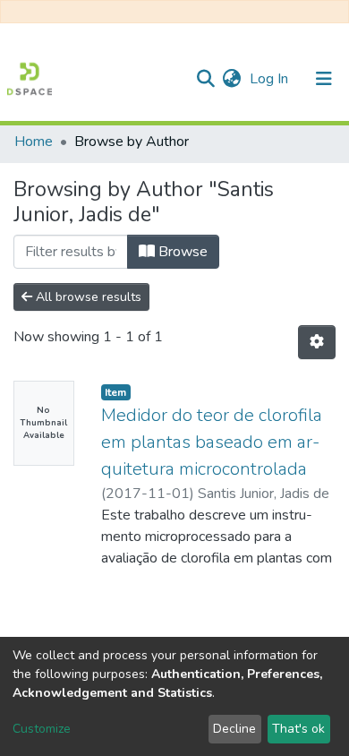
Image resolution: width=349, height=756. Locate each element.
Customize (42, 728)
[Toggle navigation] (324, 79)
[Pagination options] (317, 342)
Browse (181, 252)
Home (33, 141)
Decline (234, 728)
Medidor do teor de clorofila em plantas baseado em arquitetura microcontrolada (211, 442)
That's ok (298, 728)
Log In (271, 79)
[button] (231, 79)
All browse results (86, 296)
